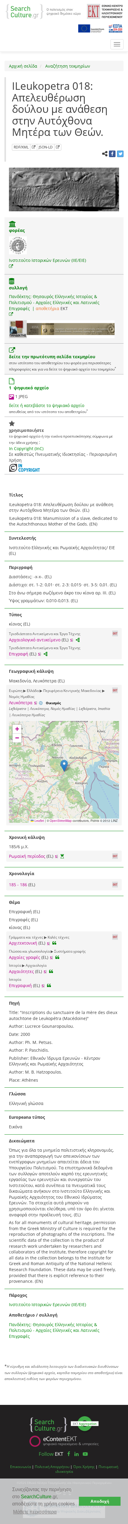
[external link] (11, 266)
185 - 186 (18, 884)
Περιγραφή (20, 567)
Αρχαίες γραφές (24, 957)
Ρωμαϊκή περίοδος (27, 856)
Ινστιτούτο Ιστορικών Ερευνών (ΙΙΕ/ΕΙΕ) (47, 260)
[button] (64, 766)
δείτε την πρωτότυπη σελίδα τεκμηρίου (52, 356)
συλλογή (18, 288)
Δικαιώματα (22, 1141)
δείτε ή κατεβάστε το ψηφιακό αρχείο (46, 405)
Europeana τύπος (27, 1117)
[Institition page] (12, 224)
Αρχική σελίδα (23, 66)
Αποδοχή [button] (99, 1501)
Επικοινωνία (20, 1466)
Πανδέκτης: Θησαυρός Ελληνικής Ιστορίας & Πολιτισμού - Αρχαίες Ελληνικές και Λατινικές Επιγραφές (54, 302)
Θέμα (14, 902)
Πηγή (14, 1003)
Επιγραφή (18, 654)
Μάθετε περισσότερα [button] (35, 1511)
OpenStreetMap (61, 821)
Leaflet (39, 821)
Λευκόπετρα (20, 702)
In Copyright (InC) (26, 448)
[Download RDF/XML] (33, 147)
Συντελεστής (22, 538)
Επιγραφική (20, 985)
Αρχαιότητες (21, 971)
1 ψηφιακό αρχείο (29, 388)
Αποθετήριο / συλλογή (33, 1315)
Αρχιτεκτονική (23, 943)
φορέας (17, 230)
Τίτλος (16, 495)
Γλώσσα (17, 1094)
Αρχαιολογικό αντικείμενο (34, 640)
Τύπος (15, 614)
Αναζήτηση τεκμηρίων (67, 66)
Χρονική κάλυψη (27, 837)
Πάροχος (18, 1295)
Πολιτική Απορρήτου (52, 1466)
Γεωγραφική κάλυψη (31, 671)
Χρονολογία (21, 873)
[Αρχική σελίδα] (43, 11)
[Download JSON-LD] (57, 147)
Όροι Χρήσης (84, 1466)
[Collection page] (11, 282)
